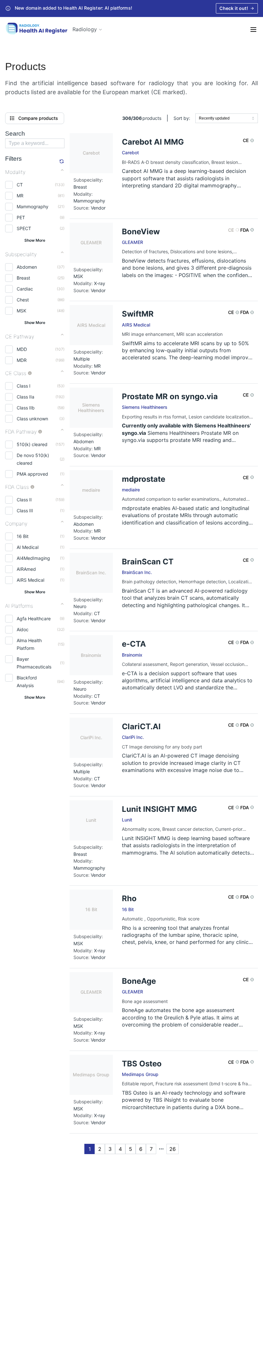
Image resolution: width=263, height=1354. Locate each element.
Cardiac (25, 288)
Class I (23, 386)
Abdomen (27, 267)
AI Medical (27, 547)
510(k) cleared (32, 444)
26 (172, 1149)
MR (20, 195)
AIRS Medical (30, 580)
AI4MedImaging (33, 558)
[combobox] (226, 118)
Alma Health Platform (29, 644)
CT (20, 184)
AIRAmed (26, 569)
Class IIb (26, 407)
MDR (22, 360)
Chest (23, 299)
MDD (22, 349)
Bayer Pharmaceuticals (34, 662)
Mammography (32, 206)
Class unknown (32, 418)
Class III (25, 510)
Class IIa (25, 396)
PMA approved (32, 474)
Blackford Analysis (27, 681)
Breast (23, 278)
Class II (24, 499)
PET (21, 217)
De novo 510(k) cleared (33, 459)
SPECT (24, 228)
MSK (21, 310)
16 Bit (23, 536)
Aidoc (23, 629)
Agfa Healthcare (34, 618)
